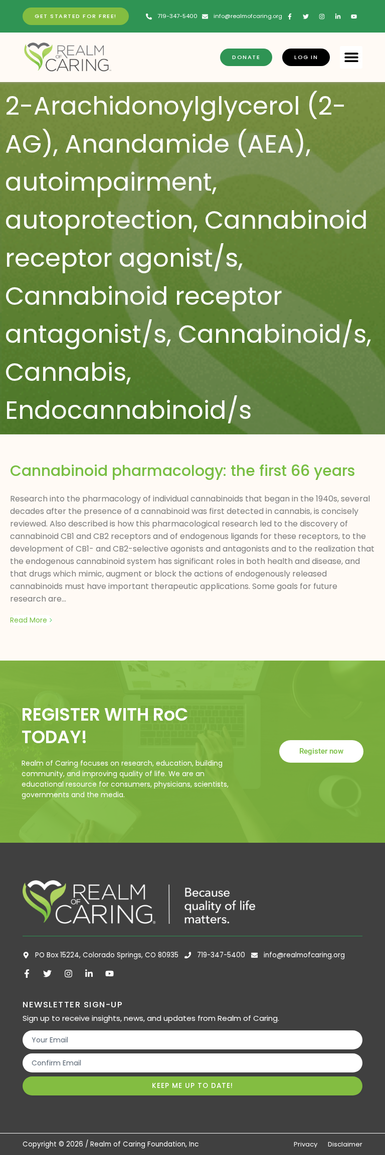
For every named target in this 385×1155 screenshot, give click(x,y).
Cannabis (65, 372)
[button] (351, 57)
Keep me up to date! (192, 1085)
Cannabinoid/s (272, 334)
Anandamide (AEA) (185, 144)
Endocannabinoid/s (128, 410)
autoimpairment (108, 182)
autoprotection (99, 220)
